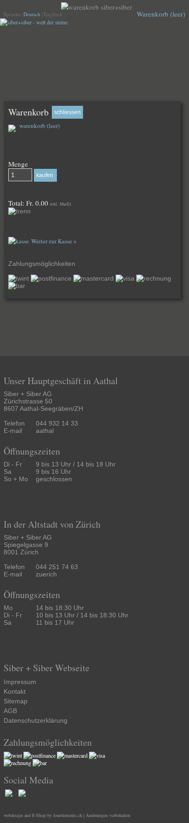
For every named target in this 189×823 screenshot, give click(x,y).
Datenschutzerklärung (35, 720)
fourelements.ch (67, 815)
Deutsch (31, 14)
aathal (45, 430)
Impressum (20, 681)
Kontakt (15, 691)
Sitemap (16, 701)
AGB (10, 710)
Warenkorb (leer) (161, 13)
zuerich (46, 574)
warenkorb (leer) (39, 125)
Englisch (53, 14)
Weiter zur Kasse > (54, 241)
